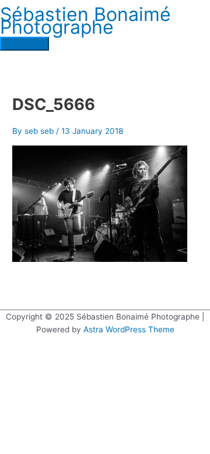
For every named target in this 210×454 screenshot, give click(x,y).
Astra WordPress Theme (128, 329)
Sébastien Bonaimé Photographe (85, 21)
